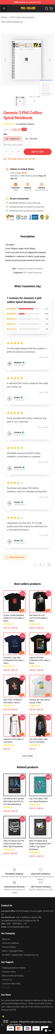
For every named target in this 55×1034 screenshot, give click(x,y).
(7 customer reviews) (25, 124)
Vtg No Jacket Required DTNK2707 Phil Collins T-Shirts (14, 618)
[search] (46, 8)
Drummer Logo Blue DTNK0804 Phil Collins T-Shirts (14, 660)
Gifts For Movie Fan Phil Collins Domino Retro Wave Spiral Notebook (13, 844)
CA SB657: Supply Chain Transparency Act (20, 955)
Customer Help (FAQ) (11, 983)
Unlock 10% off (5, 1021)
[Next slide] (49, 60)
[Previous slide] (5, 60)
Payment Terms (9, 972)
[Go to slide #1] (20, 101)
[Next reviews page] (49, 564)
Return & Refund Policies (12, 976)
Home (4, 17)
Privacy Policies (9, 947)
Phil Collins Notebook (11, 22)
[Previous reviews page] (35, 564)
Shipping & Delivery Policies (14, 968)
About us (6, 939)
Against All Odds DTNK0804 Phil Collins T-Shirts (39, 660)
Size (5, 134)
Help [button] (50, 1030)
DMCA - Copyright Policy (12, 951)
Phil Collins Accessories (22, 17)
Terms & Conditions (10, 943)
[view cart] (51, 8)
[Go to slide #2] (35, 101)
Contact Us (7, 980)
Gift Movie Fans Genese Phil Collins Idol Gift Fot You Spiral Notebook (13, 801)
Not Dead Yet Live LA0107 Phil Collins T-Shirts (38, 618)
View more (27, 756)
